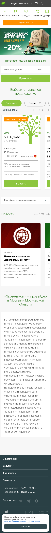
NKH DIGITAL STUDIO (36, 513)
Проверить (25, 78)
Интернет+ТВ (35, 103)
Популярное (11, 103)
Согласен (25, 526)
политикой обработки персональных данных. (22, 521)
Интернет (15, 16)
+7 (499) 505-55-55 (26, 492)
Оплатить (36, 3)
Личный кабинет (41, 3)
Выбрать (21, 183)
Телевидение (26, 16)
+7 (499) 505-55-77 (28, 488)
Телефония (37, 16)
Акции (14, 4)
